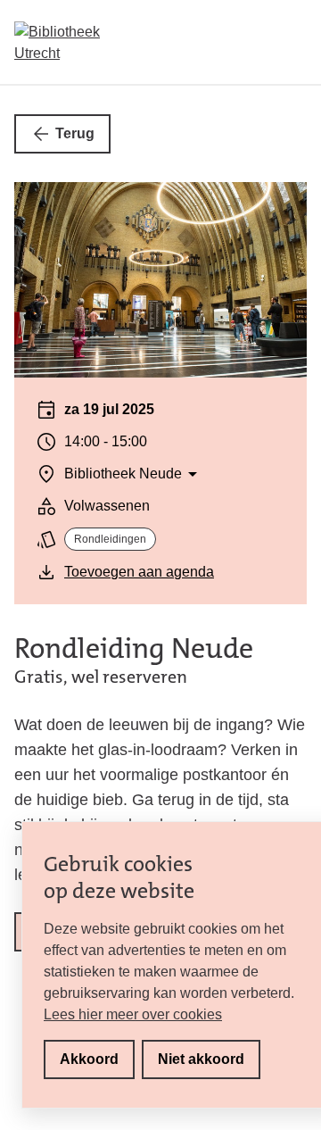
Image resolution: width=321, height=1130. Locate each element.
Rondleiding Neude (133, 648)
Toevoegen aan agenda (139, 571)
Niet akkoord (201, 1059)
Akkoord (89, 1059)
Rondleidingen (110, 539)
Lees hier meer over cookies (133, 1014)
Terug (75, 133)
